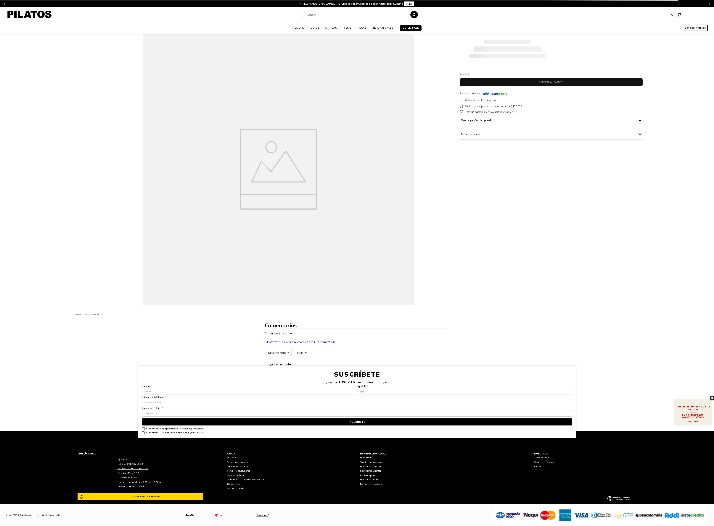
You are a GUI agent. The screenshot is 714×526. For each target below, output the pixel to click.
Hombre (298, 27)
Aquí (409, 3)
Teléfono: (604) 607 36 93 (130, 464)
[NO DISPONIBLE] (551, 82)
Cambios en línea (235, 475)
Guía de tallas (234, 484)
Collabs (537, 466)
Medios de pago (367, 475)
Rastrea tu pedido (235, 488)
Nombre (147, 386)
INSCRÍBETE (357, 421)
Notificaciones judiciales (371, 484)
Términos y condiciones (371, 462)
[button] (695, 28)
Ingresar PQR (124, 459)
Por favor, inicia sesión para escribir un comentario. (301, 342)
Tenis (348, 27)
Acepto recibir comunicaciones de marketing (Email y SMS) (175, 432)
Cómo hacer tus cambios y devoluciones (246, 479)
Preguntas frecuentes (237, 462)
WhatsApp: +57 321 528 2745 (133, 468)
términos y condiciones (193, 428)
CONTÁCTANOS (87, 453)
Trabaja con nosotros (544, 462)
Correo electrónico (152, 408)
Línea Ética (365, 457)
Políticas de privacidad (371, 466)
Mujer (315, 27)
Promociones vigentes (370, 471)
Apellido (363, 386)
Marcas (331, 27)
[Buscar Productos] (414, 14)
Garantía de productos (237, 466)
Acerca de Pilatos (542, 457)
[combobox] (360, 15)
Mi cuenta (232, 457)
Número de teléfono (153, 397)
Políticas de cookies (369, 479)
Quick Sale (411, 27)
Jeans (362, 27)
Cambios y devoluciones (238, 471)
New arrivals (383, 27)
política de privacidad (166, 428)
